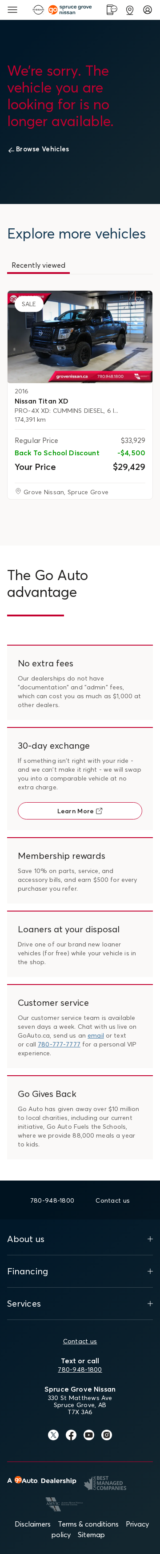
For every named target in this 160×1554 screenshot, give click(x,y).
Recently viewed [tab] (38, 265)
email (96, 1035)
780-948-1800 (80, 1369)
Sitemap (91, 1534)
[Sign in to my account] (147, 9)
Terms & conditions (88, 1523)
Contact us (80, 1341)
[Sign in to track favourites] (140, 301)
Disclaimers (33, 1523)
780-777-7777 (59, 1044)
